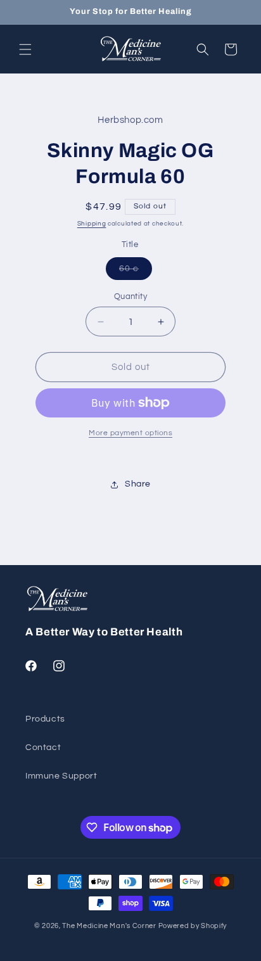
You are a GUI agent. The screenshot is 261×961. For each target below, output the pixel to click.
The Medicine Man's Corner (109, 925)
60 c (135, 272)
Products (45, 719)
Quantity (130, 296)
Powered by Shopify (192, 925)
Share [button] (138, 484)
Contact (43, 747)
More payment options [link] (130, 433)
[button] (25, 49)
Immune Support (61, 776)
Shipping (91, 223)
